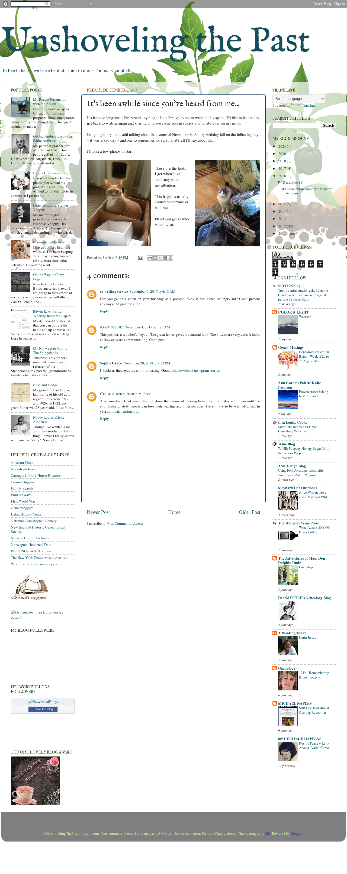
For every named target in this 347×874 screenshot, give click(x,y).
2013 (282, 218)
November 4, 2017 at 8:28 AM (147, 327)
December (291, 182)
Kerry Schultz (111, 327)
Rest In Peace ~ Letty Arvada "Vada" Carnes (314, 745)
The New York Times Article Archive (39, 557)
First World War (23, 501)
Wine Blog (286, 444)
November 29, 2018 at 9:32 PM (146, 363)
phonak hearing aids (124, 411)
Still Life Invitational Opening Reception (314, 710)
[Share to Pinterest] (170, 258)
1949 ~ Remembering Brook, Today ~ (314, 675)
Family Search (22, 488)
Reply (104, 311)
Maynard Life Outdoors (297, 488)
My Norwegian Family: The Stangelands (51, 350)
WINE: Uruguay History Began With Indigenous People (303, 450)
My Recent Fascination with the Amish (50, 101)
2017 (282, 168)
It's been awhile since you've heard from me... (307, 190)
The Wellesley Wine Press (298, 523)
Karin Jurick (307, 637)
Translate (309, 105)
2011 (282, 233)
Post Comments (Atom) (125, 523)
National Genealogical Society (34, 520)
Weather (305, 316)
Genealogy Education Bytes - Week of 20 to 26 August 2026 (314, 356)
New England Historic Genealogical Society (38, 529)
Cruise (105, 393)
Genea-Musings (290, 347)
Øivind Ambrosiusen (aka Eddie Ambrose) (52, 138)
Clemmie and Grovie (49, 242)
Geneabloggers (22, 507)
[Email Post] (140, 257)
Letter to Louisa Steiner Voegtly (50, 207)
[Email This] (150, 258)
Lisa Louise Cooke (292, 422)
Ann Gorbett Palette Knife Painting (299, 385)
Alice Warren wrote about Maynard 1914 (313, 494)
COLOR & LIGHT (293, 312)
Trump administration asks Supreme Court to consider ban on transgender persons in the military (303, 295)
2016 (282, 175)
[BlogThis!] (155, 258)
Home (174, 511)
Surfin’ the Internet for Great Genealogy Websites (297, 429)
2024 (282, 146)
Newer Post (98, 511)
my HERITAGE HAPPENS (300, 739)
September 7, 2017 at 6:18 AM (152, 291)
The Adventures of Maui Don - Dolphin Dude (302, 560)
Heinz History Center (27, 514)
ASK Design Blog (292, 466)
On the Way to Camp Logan (48, 276)
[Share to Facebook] (165, 258)
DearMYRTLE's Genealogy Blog (304, 598)
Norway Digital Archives (30, 538)
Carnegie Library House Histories (36, 475)
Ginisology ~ (288, 668)
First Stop (306, 567)
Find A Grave (21, 494)
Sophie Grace (111, 363)
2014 (282, 211)
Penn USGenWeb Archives (31, 551)
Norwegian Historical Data (31, 544)
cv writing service (114, 291)
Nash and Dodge (45, 384)
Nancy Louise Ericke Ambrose (48, 419)
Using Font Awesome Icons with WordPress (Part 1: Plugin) (300, 472)
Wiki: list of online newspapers (34, 564)
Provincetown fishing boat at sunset (313, 394)
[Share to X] (160, 258)
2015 (282, 203)
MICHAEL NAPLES (295, 703)
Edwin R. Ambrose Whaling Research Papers (52, 313)
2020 (282, 153)
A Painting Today (292, 633)
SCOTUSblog (289, 286)
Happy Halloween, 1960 (51, 173)
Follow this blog (43, 709)
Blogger (297, 833)
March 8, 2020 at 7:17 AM (132, 393)
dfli (267, 833)
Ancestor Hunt (22, 462)
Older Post (249, 511)
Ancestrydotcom (23, 469)
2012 (282, 226)
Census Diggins (22, 482)
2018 (282, 160)
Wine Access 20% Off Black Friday (314, 529)
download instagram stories (199, 370)
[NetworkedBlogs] (43, 701)
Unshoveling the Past (155, 41)
